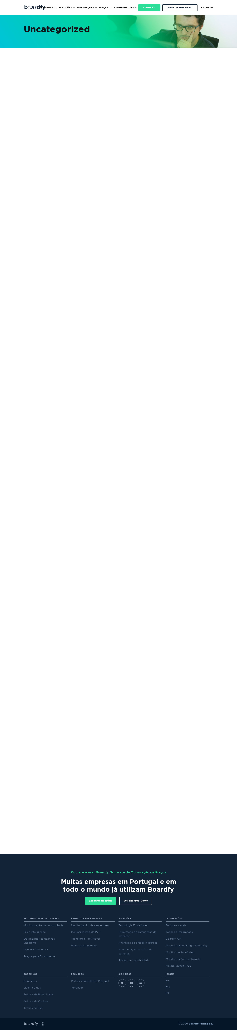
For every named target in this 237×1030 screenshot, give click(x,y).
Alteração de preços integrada (138, 943)
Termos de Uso (33, 1008)
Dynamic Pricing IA (36, 949)
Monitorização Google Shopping (186, 945)
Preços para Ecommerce (39, 956)
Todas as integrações (179, 932)
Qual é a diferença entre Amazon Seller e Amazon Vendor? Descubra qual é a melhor (110, 811)
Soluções (65, 8)
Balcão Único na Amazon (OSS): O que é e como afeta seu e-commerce (97, 656)
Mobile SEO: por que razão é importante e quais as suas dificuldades (95, 500)
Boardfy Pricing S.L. (201, 1024)
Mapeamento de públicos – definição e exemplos (75, 345)
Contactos (30, 981)
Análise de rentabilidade (133, 960)
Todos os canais (176, 925)
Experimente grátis (100, 901)
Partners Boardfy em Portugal (90, 981)
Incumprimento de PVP (85, 932)
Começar (149, 8)
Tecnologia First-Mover (85, 939)
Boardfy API (173, 939)
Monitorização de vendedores (90, 925)
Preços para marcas (83, 945)
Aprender (120, 8)
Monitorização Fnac (178, 966)
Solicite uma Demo (180, 8)
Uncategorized (38, 197)
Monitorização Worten (180, 952)
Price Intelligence (35, 932)
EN (207, 8)
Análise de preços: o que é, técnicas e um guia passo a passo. (88, 189)
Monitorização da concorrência (44, 925)
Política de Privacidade (38, 994)
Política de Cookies (36, 1001)
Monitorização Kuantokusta (183, 959)
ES (202, 8)
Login (132, 8)
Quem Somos (32, 988)
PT (211, 8)
